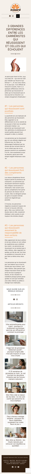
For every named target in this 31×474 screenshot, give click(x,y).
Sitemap (24, 462)
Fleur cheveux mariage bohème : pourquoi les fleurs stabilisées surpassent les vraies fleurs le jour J (15, 420)
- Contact (22, 463)
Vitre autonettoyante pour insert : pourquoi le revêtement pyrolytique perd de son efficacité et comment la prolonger (15, 328)
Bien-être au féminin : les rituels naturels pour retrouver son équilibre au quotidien (15, 443)
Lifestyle (6, 460)
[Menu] (18, 16)
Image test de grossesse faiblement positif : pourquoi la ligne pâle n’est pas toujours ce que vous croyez (15, 352)
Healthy (6, 462)
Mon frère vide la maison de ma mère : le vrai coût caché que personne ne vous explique (15, 398)
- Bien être (12, 460)
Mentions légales (15, 462)
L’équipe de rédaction (12, 463)
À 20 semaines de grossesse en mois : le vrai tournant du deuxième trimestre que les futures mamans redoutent (15, 375)
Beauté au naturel (21, 460)
